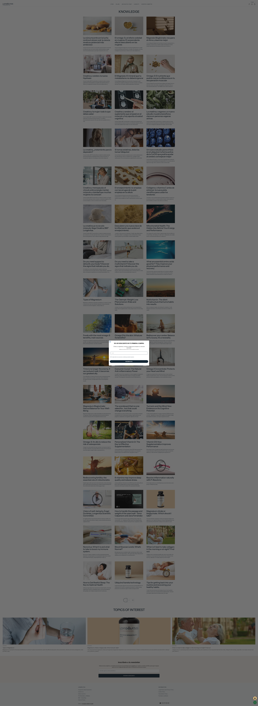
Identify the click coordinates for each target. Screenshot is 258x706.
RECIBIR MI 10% (129, 361)
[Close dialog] (110, 341)
